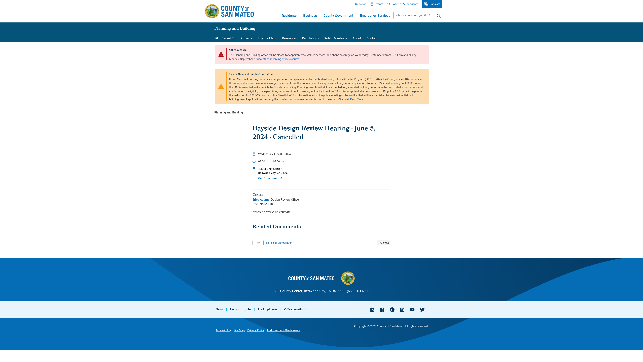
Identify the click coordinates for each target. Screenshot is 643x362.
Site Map (239, 330)
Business (310, 15)
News (219, 309)
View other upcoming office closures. (278, 59)
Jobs (248, 309)
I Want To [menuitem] (228, 38)
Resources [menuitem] (289, 38)
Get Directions (267, 178)
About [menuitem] (356, 38)
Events (234, 309)
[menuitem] (289, 15)
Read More (356, 99)
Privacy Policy (255, 330)
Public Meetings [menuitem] (335, 38)
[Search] (439, 16)
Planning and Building (234, 28)
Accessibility (223, 330)
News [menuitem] (362, 4)
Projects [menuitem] (246, 38)
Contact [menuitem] (372, 38)
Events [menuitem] (379, 4)
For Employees (267, 309)
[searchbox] (418, 15)
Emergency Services (375, 15)
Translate (434, 4)
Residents (289, 15)
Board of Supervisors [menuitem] (404, 4)
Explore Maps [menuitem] (267, 38)
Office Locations (295, 309)
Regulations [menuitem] (310, 38)
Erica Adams (261, 199)
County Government (338, 15)
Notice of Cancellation (279, 242)
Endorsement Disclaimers (283, 330)
